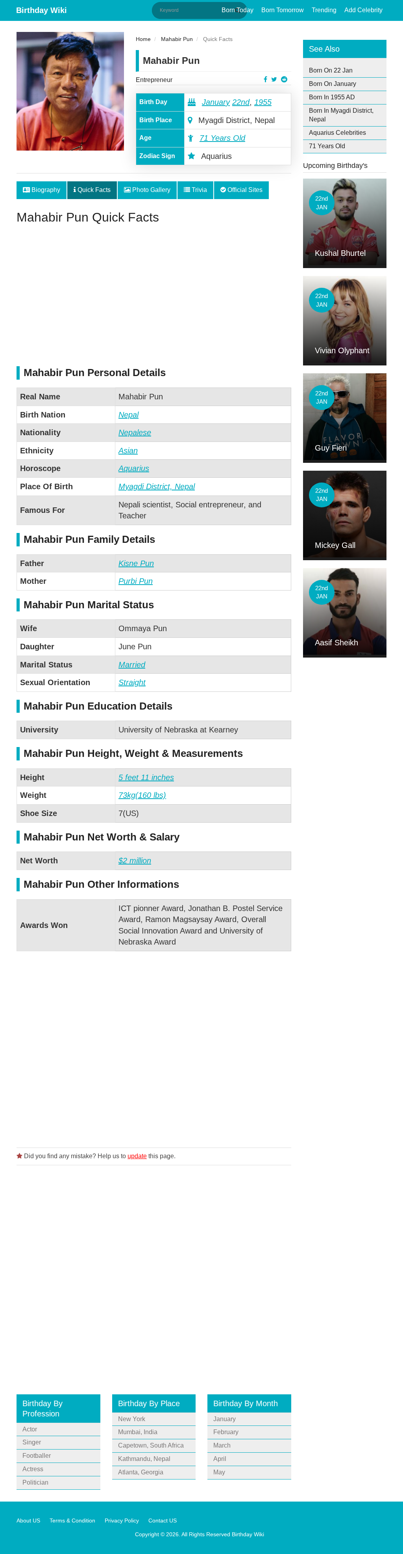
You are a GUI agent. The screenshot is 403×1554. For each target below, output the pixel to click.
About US (28, 1520)
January (216, 102)
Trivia (198, 189)
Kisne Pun (136, 563)
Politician (35, 1482)
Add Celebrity (363, 10)
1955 (263, 102)
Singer (31, 1442)
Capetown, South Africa (151, 1445)
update (137, 1156)
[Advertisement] (154, 299)
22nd (241, 102)
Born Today (237, 10)
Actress (32, 1469)
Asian (128, 450)
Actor (29, 1429)
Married (131, 664)
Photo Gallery (150, 189)
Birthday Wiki (41, 10)
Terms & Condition (72, 1520)
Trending (324, 10)
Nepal (128, 414)
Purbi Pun (135, 581)
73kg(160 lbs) (142, 795)
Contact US (162, 1520)
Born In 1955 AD (332, 97)
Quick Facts (93, 189)
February (225, 1432)
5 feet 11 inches (146, 777)
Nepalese (134, 432)
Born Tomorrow (282, 10)
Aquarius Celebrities (337, 132)
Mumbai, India (137, 1432)
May (219, 1472)
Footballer (36, 1455)
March (222, 1445)
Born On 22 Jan (331, 70)
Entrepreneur (154, 79)
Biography (45, 189)
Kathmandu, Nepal (144, 1458)
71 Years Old (222, 138)
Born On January (332, 83)
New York (131, 1419)
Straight (132, 682)
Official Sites (244, 189)
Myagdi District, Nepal (156, 486)
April (219, 1458)
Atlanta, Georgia (140, 1472)
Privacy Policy (122, 1520)
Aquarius (133, 468)
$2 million (134, 860)
